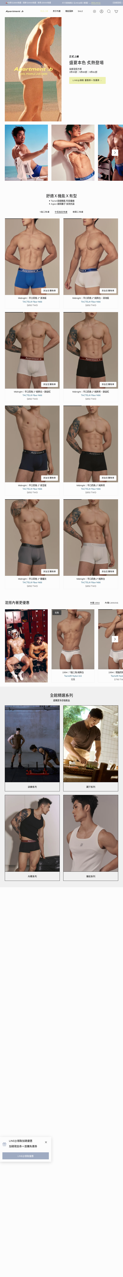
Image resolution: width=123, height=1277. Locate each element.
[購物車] (116, 11)
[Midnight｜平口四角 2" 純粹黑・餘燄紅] (90, 350)
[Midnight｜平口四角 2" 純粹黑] (90, 444)
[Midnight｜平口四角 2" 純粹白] (90, 537)
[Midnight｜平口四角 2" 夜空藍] (32, 444)
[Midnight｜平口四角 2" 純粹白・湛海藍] (90, 256)
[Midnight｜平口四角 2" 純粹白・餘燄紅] (32, 350)
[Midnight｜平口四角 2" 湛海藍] (32, 256)
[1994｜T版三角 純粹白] (73, 639)
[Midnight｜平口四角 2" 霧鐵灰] (32, 537)
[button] (56, 11)
